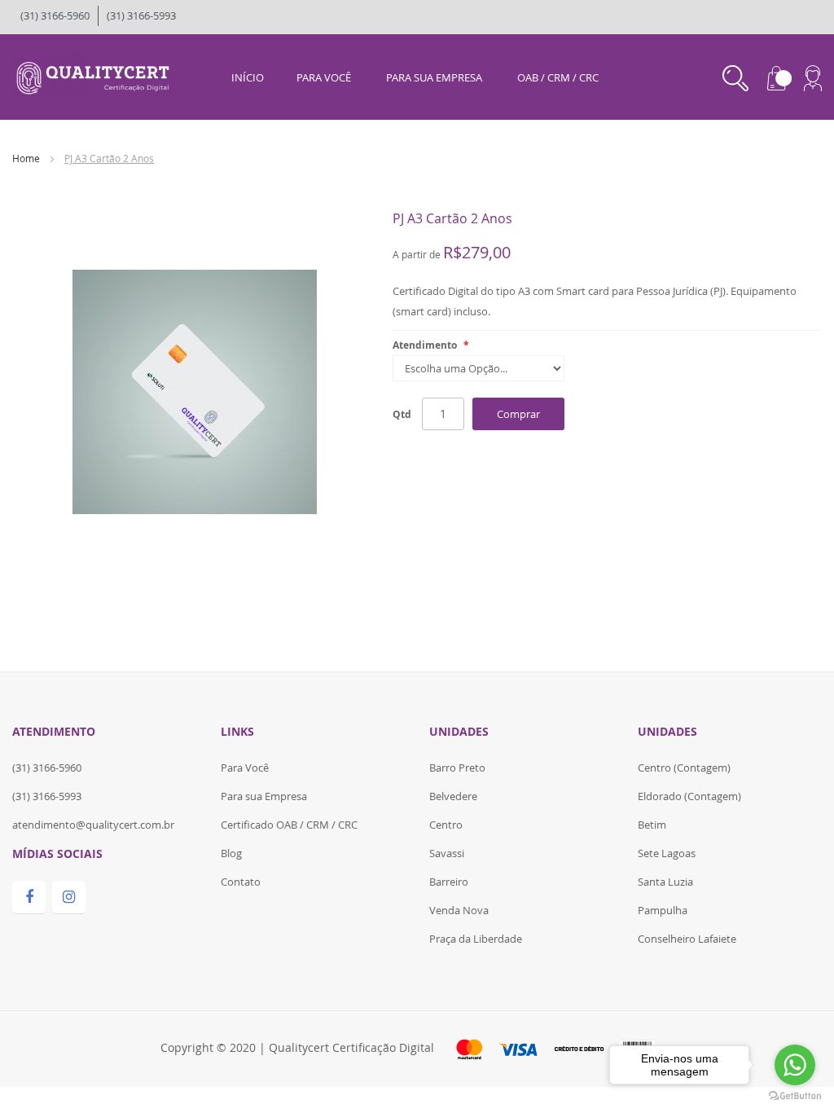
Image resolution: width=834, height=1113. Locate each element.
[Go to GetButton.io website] (795, 1096)
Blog (231, 853)
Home (26, 158)
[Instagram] (69, 897)
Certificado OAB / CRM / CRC (289, 824)
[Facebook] (29, 897)
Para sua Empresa (264, 796)
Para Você (245, 767)
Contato (241, 881)
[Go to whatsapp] (795, 1065)
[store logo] (95, 75)
